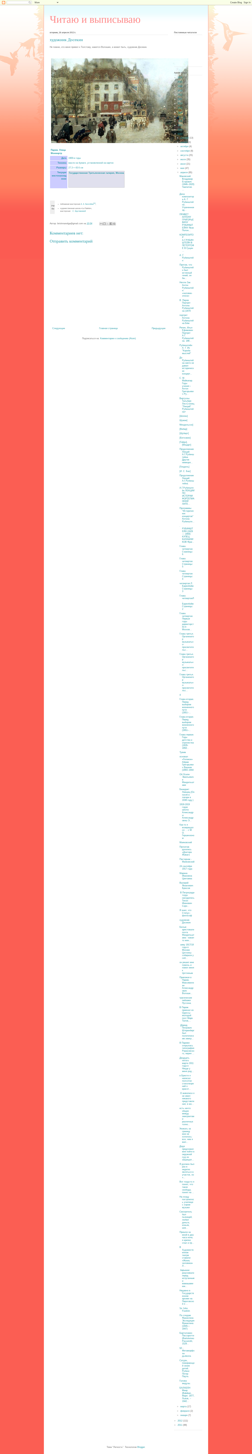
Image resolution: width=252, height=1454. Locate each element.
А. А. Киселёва (87, 204)
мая (182, 168)
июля (183, 159)
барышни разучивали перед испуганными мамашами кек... (186, 1278)
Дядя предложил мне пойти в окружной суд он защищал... (186, 1153)
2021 (180, 99)
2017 (180, 116)
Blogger (141, 1447)
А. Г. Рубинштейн (186, 258)
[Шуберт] (184, 433)
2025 (180, 82)
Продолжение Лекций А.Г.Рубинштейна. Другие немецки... (186, 456)
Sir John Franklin (184, 1309)
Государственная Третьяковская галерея (91, 173)
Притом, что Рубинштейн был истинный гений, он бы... (186, 271)
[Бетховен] (185, 437)
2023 (180, 90)
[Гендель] (184, 466)
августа (184, 155)
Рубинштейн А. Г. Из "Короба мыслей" (185, 349)
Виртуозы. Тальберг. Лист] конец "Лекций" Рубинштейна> (186, 405)
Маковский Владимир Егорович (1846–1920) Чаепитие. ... (186, 183)
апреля (184, 172)
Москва (120, 173)
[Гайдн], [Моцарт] (185, 443)
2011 (180, 1425)
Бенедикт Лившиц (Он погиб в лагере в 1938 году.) (186, 794)
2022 (180, 95)
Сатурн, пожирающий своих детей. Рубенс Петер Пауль (186, 1368)
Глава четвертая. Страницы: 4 (186, 575)
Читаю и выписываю (95, 19)
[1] (94, 203)
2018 (180, 112)
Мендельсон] (186, 424)
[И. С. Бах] (185, 471)
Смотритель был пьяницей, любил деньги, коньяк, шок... (185, 1219)
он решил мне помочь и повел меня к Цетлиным (186, 967)
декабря (184, 138)
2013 (180, 134)
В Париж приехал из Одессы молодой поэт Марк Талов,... (186, 1014)
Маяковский (185, 842)
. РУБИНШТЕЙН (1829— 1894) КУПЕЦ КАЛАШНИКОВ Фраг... (186, 534)
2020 (180, 103)
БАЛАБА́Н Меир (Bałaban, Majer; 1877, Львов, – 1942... (186, 1394)
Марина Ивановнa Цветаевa (185, 876)
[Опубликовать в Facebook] (111, 223)
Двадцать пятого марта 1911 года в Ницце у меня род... (186, 1065)
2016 (180, 121)
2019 (180, 108)
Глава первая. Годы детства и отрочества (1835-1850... (186, 741)
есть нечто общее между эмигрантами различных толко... (186, 1116)
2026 (180, 77)
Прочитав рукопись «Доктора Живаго (185, 851)
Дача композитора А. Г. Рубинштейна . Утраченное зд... (186, 202)
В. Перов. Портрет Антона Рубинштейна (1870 (186, 305)
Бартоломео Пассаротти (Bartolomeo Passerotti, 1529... (186, 1338)
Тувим (182, 752)
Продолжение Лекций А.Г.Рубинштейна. (186, 479)
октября (184, 146)
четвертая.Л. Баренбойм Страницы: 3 (186, 587)
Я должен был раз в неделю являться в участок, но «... (186, 1171)
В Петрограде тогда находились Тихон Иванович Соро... (186, 899)
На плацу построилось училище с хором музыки (186, 1202)
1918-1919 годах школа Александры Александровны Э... (186, 812)
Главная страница (108, 328)
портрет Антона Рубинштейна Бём (186, 319)
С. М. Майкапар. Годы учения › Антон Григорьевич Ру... (186, 386)
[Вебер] (183, 429)
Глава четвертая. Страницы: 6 (186, 550)
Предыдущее (158, 328)
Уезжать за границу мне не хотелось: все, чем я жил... (186, 1135)
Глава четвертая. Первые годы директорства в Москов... (186, 621)
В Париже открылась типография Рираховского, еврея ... (186, 1048)
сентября (185, 151)
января (184, 1415)
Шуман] (183, 420)
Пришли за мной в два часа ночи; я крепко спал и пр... (186, 1237)
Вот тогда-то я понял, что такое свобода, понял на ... (186, 1187)
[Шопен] (183, 416)
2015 (180, 125)
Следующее (58, 328)
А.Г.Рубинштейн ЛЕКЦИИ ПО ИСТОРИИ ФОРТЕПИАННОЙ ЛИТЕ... (186, 495)
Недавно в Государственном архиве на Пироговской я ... (186, 1297)
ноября (184, 142)
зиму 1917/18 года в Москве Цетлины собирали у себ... (186, 951)
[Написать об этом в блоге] (104, 223)
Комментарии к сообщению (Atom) (118, 338)
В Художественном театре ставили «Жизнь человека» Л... (186, 1256)
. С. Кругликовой (78, 211)
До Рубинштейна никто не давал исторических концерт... (186, 365)
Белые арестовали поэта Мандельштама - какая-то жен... (186, 934)
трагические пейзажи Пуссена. (185, 1000)
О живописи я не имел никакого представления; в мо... (186, 1098)
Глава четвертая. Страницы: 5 (186, 562)
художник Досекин (185, 921)
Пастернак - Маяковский (186, 860)
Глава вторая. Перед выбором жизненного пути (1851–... (186, 706)
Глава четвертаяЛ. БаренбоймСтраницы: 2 (186, 602)
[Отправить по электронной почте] (101, 223)
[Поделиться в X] (107, 223)
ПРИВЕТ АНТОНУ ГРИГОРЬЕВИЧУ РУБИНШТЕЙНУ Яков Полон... (186, 222)
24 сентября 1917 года (185, 867)
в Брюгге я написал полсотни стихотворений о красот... (186, 1082)
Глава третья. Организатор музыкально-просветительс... (186, 641)
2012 (180, 1420)
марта (183, 1406)
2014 (180, 129)
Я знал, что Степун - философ (185, 913)
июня (183, 164)
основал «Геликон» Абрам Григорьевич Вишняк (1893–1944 (186, 763)
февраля (185, 1411)
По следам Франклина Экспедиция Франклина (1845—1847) (186, 1322)
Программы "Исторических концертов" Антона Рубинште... (186, 515)
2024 (180, 86)
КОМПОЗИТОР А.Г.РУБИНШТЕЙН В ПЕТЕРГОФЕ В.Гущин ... (186, 242)
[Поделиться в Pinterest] (114, 223)
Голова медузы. (185, 1382)
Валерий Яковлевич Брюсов (186, 885)
